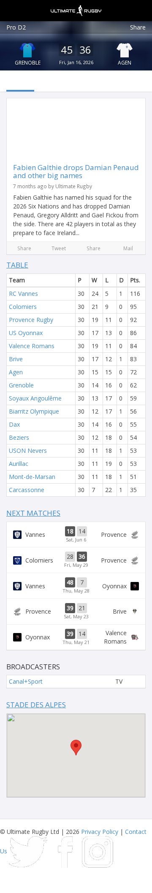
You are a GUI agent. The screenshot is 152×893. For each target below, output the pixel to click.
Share (138, 27)
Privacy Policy (99, 832)
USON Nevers (28, 450)
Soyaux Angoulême (35, 398)
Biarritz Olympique (34, 411)
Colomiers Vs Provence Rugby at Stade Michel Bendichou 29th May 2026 (76, 560)
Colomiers (23, 307)
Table (17, 265)
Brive (16, 359)
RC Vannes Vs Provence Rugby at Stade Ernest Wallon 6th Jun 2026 (76, 534)
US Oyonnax (26, 333)
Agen (124, 62)
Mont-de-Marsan (32, 477)
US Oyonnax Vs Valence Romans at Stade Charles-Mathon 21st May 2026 (76, 637)
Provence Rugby (31, 320)
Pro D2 (16, 27)
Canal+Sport (26, 681)
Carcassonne (26, 490)
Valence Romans (31, 346)
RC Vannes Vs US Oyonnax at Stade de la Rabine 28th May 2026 (76, 585)
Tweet (59, 248)
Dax (14, 424)
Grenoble (28, 62)
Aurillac (18, 464)
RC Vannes (23, 294)
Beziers (19, 437)
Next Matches (33, 513)
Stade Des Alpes (36, 704)
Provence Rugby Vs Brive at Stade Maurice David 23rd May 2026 (76, 611)
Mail (128, 248)
